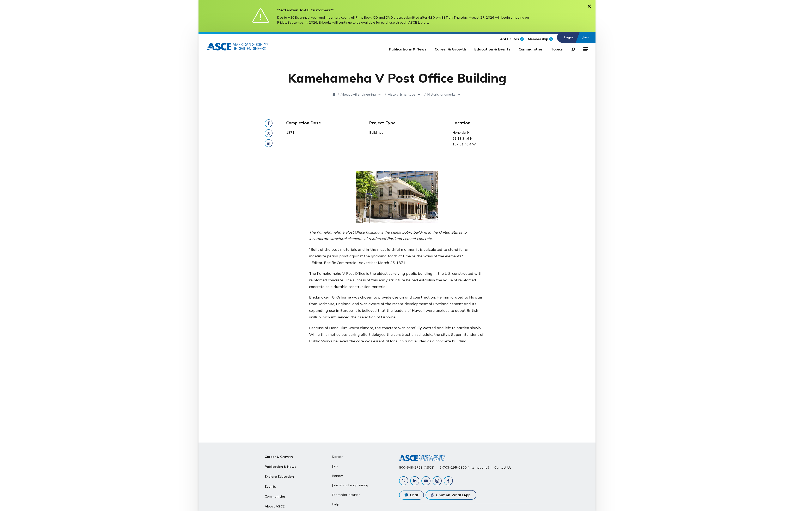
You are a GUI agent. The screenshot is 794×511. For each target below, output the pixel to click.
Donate (337, 457)
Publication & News (280, 466)
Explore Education (279, 476)
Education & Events (492, 49)
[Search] (572, 48)
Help (335, 504)
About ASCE (275, 506)
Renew (337, 476)
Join (335, 466)
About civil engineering (358, 94)
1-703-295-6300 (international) (464, 467)
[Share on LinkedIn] (269, 143)
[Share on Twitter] (269, 133)
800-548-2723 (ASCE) (416, 467)
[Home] (334, 94)
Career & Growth (450, 49)
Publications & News (407, 49)
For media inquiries (346, 495)
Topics (557, 49)
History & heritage (401, 94)
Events (270, 486)
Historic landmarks (441, 94)
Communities (531, 49)
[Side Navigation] (585, 48)
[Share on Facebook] (269, 123)
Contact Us (502, 467)
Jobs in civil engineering (350, 485)
